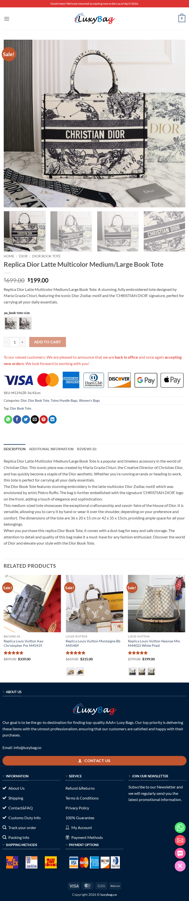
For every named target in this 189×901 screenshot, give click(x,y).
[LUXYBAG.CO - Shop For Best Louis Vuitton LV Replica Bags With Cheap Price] (94, 18)
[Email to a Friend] (35, 419)
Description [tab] (15, 449)
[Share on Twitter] (26, 419)
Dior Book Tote (46, 256)
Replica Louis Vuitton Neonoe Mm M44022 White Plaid (154, 643)
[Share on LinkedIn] (52, 419)
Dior (23, 256)
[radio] (11, 323)
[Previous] (13, 123)
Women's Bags (89, 400)
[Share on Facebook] (17, 419)
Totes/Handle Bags (64, 400)
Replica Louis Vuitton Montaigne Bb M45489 (93, 643)
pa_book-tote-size (17, 313)
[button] (7, 19)
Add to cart (47, 342)
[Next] (175, 123)
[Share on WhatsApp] (8, 419)
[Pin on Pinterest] (44, 419)
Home (9, 256)
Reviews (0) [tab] (86, 449)
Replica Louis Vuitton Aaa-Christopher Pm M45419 (24, 643)
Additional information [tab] (51, 449)
